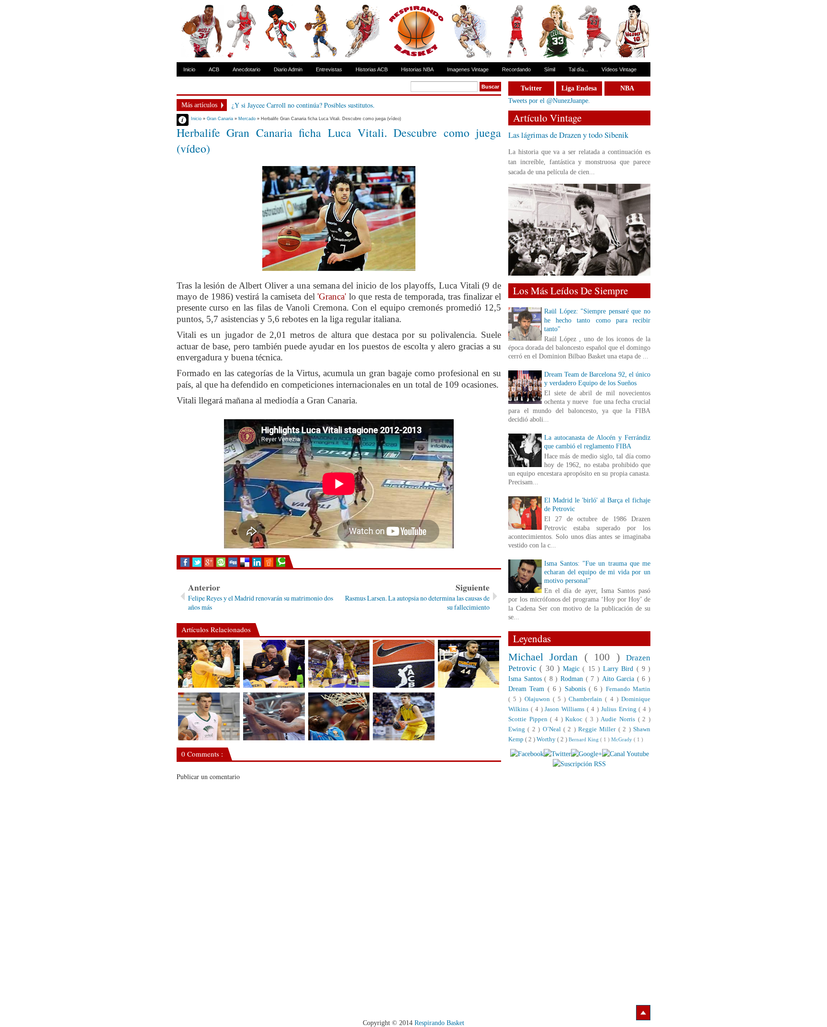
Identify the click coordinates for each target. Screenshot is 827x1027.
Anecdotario (246, 69)
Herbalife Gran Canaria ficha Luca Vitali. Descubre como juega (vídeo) (339, 140)
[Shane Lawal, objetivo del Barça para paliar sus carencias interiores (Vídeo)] (339, 716)
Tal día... (578, 69)
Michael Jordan (546, 657)
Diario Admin (288, 69)
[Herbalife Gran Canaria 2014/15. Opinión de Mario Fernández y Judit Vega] (274, 664)
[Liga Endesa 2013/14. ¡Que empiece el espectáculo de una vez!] (404, 664)
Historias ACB (372, 69)
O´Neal (553, 729)
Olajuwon (539, 699)
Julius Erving (620, 709)
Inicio (189, 69)
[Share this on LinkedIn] (256, 562)
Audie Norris (619, 719)
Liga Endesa (579, 88)
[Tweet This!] (196, 562)
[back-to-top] (643, 1012)
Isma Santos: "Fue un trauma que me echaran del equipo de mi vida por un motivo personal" (597, 572)
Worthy (546, 739)
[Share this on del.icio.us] (244, 562)
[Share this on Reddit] (268, 562)
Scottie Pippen (529, 719)
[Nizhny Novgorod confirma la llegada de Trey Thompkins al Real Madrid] (274, 716)
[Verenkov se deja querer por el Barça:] (404, 716)
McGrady (622, 739)
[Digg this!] (232, 562)
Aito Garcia (619, 678)
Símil (549, 69)
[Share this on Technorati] (280, 562)
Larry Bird (620, 668)
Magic (572, 668)
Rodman (573, 678)
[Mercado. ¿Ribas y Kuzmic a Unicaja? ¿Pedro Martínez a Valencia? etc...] (209, 716)
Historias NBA (417, 69)
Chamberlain (587, 699)
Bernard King (584, 739)
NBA (627, 88)
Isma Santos (526, 678)
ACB (214, 69)
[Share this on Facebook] (185, 562)
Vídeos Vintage (619, 69)
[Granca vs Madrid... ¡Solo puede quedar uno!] (339, 664)
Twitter (531, 88)
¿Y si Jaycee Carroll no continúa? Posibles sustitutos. (303, 105)
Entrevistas (329, 69)
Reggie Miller (598, 729)
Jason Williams (566, 709)
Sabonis (577, 688)
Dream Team (528, 688)
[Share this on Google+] (208, 562)
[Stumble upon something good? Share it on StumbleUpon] (220, 562)
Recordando (516, 69)
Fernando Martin (628, 689)
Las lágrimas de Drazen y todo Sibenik (568, 135)
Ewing (517, 729)
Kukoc (575, 719)
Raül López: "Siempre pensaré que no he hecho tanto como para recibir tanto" (597, 320)
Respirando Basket (439, 1023)
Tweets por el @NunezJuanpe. (549, 100)
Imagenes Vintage (468, 69)
